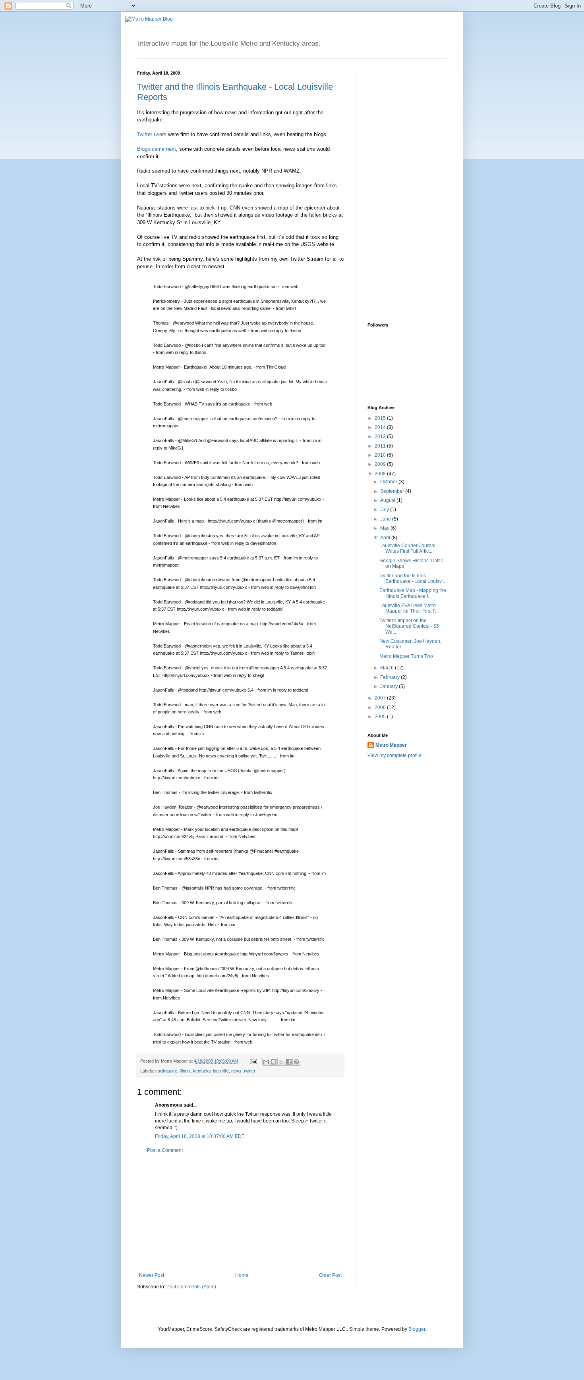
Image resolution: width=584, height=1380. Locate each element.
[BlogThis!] (274, 1062)
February (390, 677)
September (392, 491)
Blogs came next (156, 149)
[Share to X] (281, 1062)
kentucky (202, 1071)
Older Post (330, 1275)
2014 (381, 427)
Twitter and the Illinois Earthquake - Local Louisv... (412, 578)
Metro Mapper (391, 745)
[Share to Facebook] (289, 1062)
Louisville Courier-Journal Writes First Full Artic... (407, 548)
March (387, 668)
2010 (381, 455)
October (389, 481)
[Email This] (266, 1062)
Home (241, 1275)
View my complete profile (394, 755)
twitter (249, 1071)
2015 (381, 418)
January (389, 686)
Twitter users (151, 134)
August (388, 500)
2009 (381, 464)
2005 (381, 716)
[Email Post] (253, 1061)
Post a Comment (165, 1150)
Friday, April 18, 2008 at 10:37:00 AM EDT (199, 1136)
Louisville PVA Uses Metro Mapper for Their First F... (409, 608)
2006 (381, 707)
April (385, 537)
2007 (381, 698)
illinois (185, 1071)
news (236, 1071)
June (386, 519)
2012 (381, 436)
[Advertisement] (240, 1213)
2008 (381, 474)
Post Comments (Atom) (191, 1287)
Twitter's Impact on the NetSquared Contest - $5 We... (409, 626)
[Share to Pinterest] (296, 1062)
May (385, 528)
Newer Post (151, 1275)
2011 (381, 446)
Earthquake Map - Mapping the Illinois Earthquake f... (412, 593)
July (385, 509)
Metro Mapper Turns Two (406, 656)
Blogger (416, 1329)
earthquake (166, 1071)
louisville (221, 1071)
